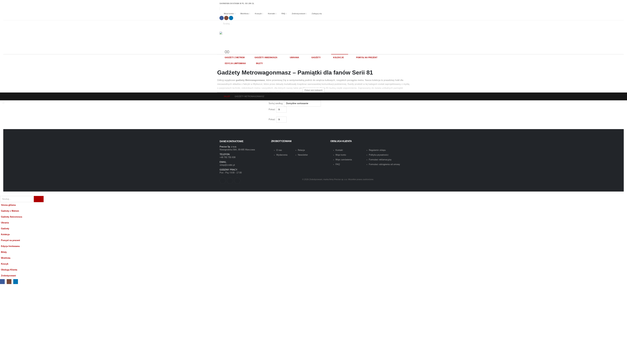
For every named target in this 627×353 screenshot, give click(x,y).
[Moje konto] (221, 48)
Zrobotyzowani (298, 14)
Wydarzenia (281, 155)
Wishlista (244, 14)
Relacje (301, 150)
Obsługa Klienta (9, 270)
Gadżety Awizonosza (266, 57)
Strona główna (8, 205)
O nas (279, 150)
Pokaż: (272, 109)
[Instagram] (226, 18)
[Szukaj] (250, 23)
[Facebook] (221, 18)
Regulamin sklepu (377, 150)
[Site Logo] (248, 36)
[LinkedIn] (231, 18)
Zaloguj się (317, 14)
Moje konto (229, 14)
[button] (270, 114)
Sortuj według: (276, 103)
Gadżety (316, 57)
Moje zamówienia (344, 159)
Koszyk (258, 14)
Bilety (259, 63)
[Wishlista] (223, 48)
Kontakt (271, 14)
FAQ (283, 14)
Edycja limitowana (235, 63)
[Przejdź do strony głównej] (218, 96)
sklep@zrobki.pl (227, 165)
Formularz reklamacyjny (380, 159)
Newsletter (303, 155)
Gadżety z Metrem (235, 57)
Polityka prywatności (378, 155)
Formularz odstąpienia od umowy (384, 164)
